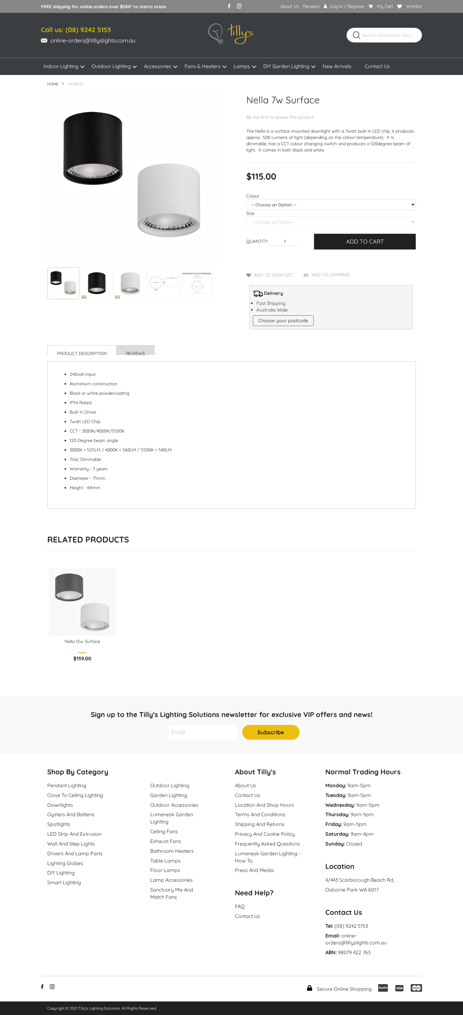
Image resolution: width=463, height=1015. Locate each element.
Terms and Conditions (260, 814)
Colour (252, 196)
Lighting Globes (65, 863)
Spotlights (58, 824)
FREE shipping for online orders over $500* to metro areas (103, 6)
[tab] (82, 350)
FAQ (239, 906)
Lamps (242, 66)
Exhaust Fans (165, 841)
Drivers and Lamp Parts (75, 853)
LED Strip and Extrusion (74, 834)
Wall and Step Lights (71, 843)
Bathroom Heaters (172, 851)
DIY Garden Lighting (286, 66)
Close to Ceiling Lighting (75, 795)
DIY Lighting (61, 872)
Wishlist (414, 6)
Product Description (82, 353)
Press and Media (254, 870)
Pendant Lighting (66, 785)
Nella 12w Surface (82, 641)
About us (245, 785)
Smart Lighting (64, 882)
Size (250, 213)
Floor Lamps (165, 870)
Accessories (157, 66)
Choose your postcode (283, 321)
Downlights (60, 805)
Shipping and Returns (259, 824)
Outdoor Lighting (111, 66)
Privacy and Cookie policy (265, 834)
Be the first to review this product (280, 117)
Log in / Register (347, 6)
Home (52, 84)
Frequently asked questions (267, 843)
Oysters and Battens (70, 814)
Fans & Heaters (202, 66)
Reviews (311, 6)
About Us (289, 6)
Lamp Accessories (171, 880)
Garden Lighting (168, 795)
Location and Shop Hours (264, 805)
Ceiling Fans (164, 831)
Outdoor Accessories (174, 805)
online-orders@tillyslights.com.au (92, 40)
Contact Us (377, 66)
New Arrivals (337, 66)
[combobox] (384, 35)
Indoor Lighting (60, 66)
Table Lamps (165, 860)
